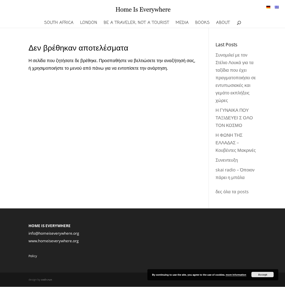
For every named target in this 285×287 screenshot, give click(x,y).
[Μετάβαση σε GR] (277, 6)
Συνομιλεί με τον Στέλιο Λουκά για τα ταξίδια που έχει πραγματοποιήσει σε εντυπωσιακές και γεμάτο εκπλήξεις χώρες (236, 77)
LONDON (88, 23)
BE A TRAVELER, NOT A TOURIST (136, 23)
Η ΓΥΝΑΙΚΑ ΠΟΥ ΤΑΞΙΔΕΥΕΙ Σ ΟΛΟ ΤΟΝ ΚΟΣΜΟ (234, 117)
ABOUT (223, 23)
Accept (262, 275)
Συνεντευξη (227, 160)
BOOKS (202, 23)
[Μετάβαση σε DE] (268, 6)
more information (236, 274)
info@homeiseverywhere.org (53, 233)
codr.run (46, 279)
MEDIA (182, 23)
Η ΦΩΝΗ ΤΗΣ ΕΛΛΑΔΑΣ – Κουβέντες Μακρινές (236, 142)
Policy (32, 256)
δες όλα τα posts (232, 192)
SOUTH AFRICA (59, 23)
